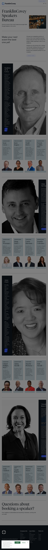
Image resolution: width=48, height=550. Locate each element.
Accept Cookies (17, 542)
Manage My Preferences (24, 542)
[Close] (28, 542)
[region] (15, 544)
